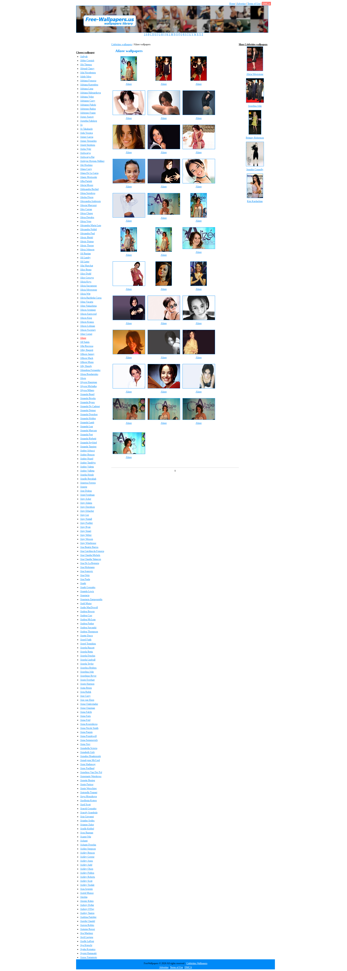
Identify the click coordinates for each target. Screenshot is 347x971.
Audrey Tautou (87, 913)
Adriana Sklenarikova (90, 92)
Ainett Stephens (87, 145)
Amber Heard (86, 458)
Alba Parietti (86, 181)
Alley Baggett (86, 350)
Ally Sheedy (86, 366)
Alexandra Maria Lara (90, 225)
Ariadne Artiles (87, 820)
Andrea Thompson (89, 631)
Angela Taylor (87, 663)
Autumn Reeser (87, 929)
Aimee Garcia (86, 137)
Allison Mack (86, 358)
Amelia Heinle (87, 474)
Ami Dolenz (86, 490)
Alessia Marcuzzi (88, 205)
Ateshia (83, 897)
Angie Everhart (87, 679)
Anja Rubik (85, 691)
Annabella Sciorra (88, 748)
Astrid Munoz (87, 893)
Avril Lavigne (86, 937)
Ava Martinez (86, 933)
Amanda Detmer (88, 410)
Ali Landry (85, 257)
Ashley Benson (87, 852)
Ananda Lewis (87, 591)
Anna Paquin (86, 732)
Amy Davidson (87, 507)
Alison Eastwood (88, 313)
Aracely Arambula (88, 812)
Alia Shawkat (86, 265)
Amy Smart (85, 531)
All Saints (85, 342)
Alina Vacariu (86, 301)
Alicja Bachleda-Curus (91, 297)
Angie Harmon (87, 683)
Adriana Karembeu (89, 84)
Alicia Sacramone (88, 285)
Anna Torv (85, 744)
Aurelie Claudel (87, 921)
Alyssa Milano (87, 390)
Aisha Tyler (85, 149)
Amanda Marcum (88, 430)
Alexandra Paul (87, 233)
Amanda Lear (86, 426)
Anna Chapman (87, 708)
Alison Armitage (88, 309)
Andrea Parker (87, 623)
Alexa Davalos (87, 217)
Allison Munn (87, 362)
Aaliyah (84, 56)
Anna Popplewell (88, 736)
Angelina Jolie (87, 671)
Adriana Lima (86, 88)
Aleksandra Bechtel (89, 189)
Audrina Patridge (88, 917)
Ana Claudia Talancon (90, 559)
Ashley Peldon (87, 872)
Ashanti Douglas (88, 844)
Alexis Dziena (87, 241)
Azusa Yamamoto (88, 957)
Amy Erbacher (87, 511)
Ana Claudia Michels (90, 555)
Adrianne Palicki (88, 104)
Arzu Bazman (86, 832)
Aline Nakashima (88, 305)
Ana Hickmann (87, 567)
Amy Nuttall (86, 519)
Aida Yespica (86, 133)
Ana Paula (85, 579)
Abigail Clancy (87, 68)
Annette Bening (87, 780)
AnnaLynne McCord (90, 760)
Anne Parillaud (87, 768)
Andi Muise (86, 603)
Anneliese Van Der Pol (91, 772)
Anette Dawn (86, 635)
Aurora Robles (87, 925)
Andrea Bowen (87, 611)
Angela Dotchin (87, 655)
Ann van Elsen (87, 700)
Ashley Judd (86, 864)
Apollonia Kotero (88, 800)
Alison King (86, 317)
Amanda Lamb (87, 422)
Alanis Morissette (88, 177)
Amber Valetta (87, 466)
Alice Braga (85, 269)
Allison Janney (87, 354)
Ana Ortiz (85, 575)
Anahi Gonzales (87, 587)
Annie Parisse (86, 784)
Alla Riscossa (86, 346)
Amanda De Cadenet (90, 406)
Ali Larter (84, 261)
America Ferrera (88, 482)
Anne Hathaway (88, 764)
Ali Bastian (85, 253)
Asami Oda (85, 836)
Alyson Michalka (88, 386)
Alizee (83, 338)
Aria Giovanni (87, 816)
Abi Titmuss (86, 64)
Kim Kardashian (255, 201)
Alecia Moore (86, 185)
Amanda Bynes (87, 402)
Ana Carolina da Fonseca (92, 551)
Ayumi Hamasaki (88, 953)
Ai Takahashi (86, 128)
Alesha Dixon (86, 197)
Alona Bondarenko (89, 374)
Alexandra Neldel (88, 229)
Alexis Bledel (86, 237)
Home (232, 3)
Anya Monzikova (88, 796)
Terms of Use (253, 3)
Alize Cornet (86, 334)
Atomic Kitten (87, 901)
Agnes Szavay (87, 116)
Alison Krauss (87, 322)
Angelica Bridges (88, 667)
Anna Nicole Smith (89, 728)
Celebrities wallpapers (121, 44)
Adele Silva (85, 76)
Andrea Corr (86, 615)
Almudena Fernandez (90, 370)
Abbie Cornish (87, 60)
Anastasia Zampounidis (91, 599)
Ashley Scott (86, 881)
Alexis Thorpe (87, 245)
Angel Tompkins (88, 643)
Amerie (83, 486)
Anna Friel (85, 720)
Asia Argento (86, 889)
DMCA (266, 3)
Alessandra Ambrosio (90, 201)
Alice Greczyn (87, 277)
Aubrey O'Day (87, 909)
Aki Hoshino (86, 165)
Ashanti (84, 840)
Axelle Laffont (87, 941)
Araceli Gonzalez (88, 808)
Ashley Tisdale (87, 885)
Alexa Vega (85, 221)
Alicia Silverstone (88, 289)
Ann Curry (85, 696)
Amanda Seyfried (88, 442)
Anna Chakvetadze (89, 704)
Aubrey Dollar (87, 905)
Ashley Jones (86, 860)
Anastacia (84, 595)
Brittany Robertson (255, 137)
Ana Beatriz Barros (89, 547)
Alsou (83, 378)
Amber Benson (87, 454)
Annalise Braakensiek (90, 756)
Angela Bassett (87, 647)
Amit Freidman (87, 494)
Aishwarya (85, 153)
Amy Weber (86, 535)
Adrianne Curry (87, 100)
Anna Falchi (86, 712)
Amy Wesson (86, 539)
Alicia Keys (85, 281)
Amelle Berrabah (88, 478)
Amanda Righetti (88, 438)
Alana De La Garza (89, 173)
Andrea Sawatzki (88, 627)
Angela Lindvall (87, 659)
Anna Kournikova (88, 724)
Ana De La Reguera (89, 563)
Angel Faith (85, 639)
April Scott (85, 804)
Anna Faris (85, 716)
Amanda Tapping (88, 446)
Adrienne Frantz (88, 112)
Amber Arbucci (87, 450)
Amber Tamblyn (88, 462)
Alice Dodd (85, 273)
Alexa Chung (86, 213)
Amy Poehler (86, 523)
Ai (81, 124)
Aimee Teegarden (88, 141)
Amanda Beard (87, 394)
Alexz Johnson (87, 249)
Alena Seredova (87, 193)
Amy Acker (85, 498)
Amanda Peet (86, 434)
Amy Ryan (85, 527)
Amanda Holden (88, 418)
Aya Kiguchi (86, 945)
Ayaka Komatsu (87, 949)
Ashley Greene (87, 856)
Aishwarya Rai (87, 157)
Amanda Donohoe (89, 414)
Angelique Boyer (88, 675)
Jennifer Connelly (254, 169)
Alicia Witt (85, 293)
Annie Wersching (88, 788)
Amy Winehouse (88, 543)
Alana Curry (86, 169)
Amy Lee (84, 515)
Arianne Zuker (87, 824)
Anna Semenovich (89, 740)
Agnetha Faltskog (88, 120)
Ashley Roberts (87, 876)
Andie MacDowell (89, 607)
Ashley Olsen (86, 868)
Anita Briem (86, 687)
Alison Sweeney (88, 330)
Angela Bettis (86, 651)
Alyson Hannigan (88, 382)
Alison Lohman (87, 326)
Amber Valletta (87, 470)
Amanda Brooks (88, 398)
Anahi (83, 583)
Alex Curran (86, 209)
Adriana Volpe (87, 96)
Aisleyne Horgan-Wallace (92, 161)
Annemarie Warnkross (90, 776)
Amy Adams (86, 502)
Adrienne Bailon (88, 108)
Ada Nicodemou (88, 72)
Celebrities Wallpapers (196, 963)
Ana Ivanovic (86, 571)
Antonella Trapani (88, 792)
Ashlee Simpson (88, 848)
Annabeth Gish (87, 752)
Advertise (241, 3)
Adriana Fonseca (88, 80)
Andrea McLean (88, 619)
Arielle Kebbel (87, 828)
